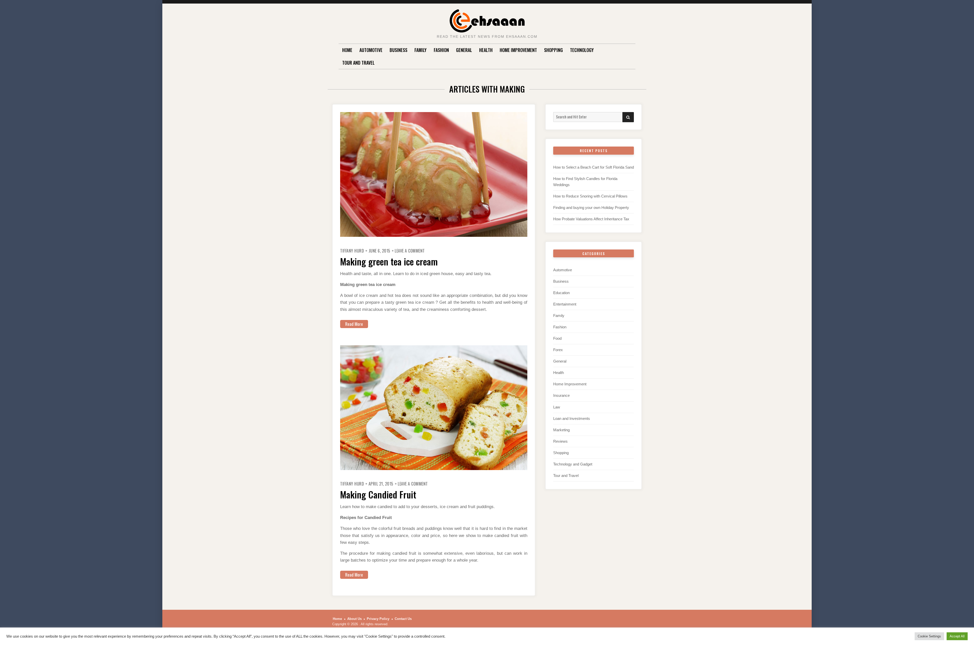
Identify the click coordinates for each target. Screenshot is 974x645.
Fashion (441, 50)
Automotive (370, 50)
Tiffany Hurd (352, 251)
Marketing (561, 430)
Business (398, 50)
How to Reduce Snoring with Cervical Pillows (590, 196)
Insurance (561, 395)
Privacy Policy (378, 619)
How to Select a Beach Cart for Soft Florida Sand (593, 167)
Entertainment (564, 304)
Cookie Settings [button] (929, 636)
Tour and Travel (358, 62)
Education (561, 293)
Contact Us (403, 619)
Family (420, 50)
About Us (354, 619)
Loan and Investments (571, 418)
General (464, 50)
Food (557, 338)
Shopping (553, 50)
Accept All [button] (957, 636)
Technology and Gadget (572, 464)
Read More (354, 324)
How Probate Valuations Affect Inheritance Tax (591, 219)
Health (486, 50)
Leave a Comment (410, 251)
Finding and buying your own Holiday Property (591, 207)
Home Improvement (518, 50)
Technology (582, 50)
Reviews (560, 441)
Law (556, 407)
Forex (558, 350)
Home (347, 50)
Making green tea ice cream (389, 261)
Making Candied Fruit (378, 494)
